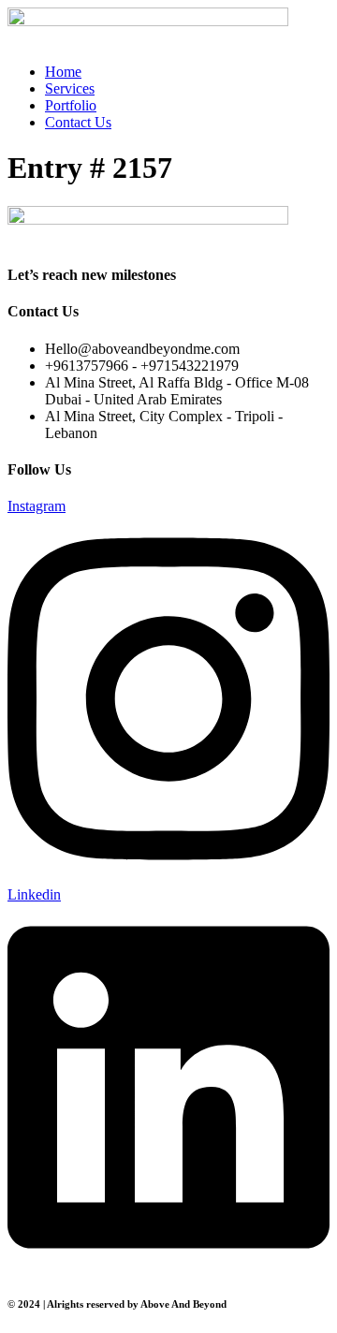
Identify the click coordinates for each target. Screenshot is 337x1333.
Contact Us (78, 122)
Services (70, 88)
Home (63, 72)
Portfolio (70, 105)
